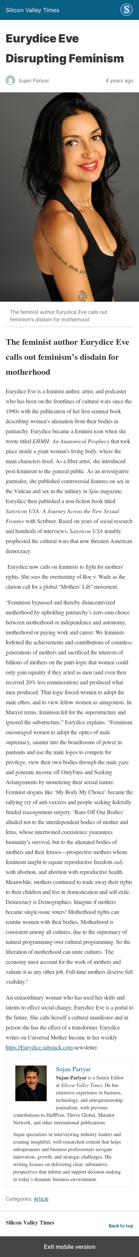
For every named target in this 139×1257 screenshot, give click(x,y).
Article (41, 1199)
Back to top (121, 1225)
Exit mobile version (70, 1246)
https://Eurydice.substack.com (39, 1047)
